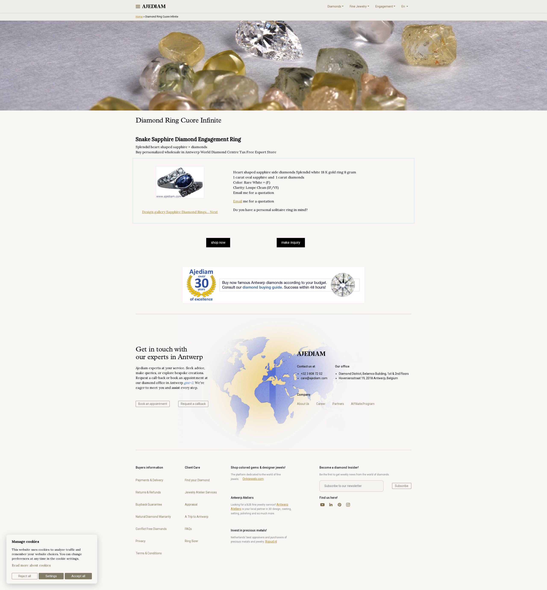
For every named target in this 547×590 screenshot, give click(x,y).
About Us (303, 404)
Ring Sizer (191, 541)
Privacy (140, 541)
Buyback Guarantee (149, 504)
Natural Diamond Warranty (153, 516)
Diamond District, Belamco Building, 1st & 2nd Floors (374, 373)
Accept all (78, 576)
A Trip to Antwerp (196, 516)
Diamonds (334, 6)
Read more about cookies (31, 565)
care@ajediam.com (314, 378)
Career (320, 404)
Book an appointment (152, 404)
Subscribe (401, 486)
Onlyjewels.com (253, 479)
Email (237, 201)
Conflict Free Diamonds (151, 529)
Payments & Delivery (149, 480)
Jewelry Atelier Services (201, 492)
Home (139, 16)
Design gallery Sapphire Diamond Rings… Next (180, 212)
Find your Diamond (197, 480)
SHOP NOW (218, 242)
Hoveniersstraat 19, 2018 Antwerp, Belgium (368, 378)
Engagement (384, 6)
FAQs (188, 529)
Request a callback (193, 404)
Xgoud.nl (271, 541)
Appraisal (191, 504)
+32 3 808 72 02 (311, 373)
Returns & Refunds (148, 492)
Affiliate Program (363, 404)
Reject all (24, 576)
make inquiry (290, 242)
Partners (338, 404)
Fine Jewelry (358, 6)
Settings (51, 576)
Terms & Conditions (149, 553)
